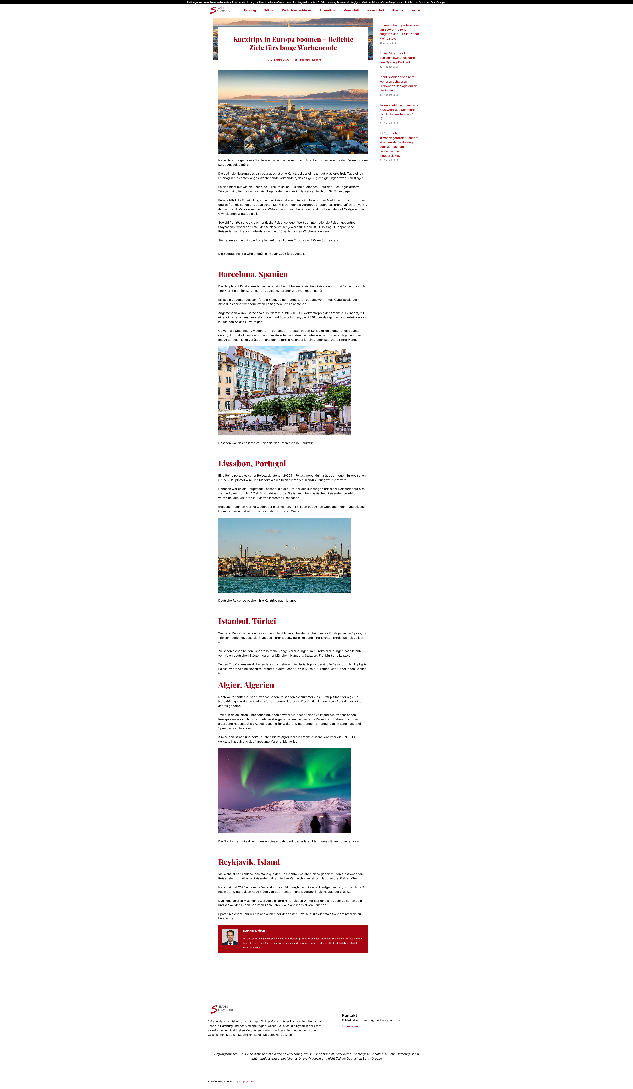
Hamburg (250, 10)
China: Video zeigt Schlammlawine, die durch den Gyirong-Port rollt (398, 58)
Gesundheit (351, 10)
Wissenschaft (375, 10)
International (328, 10)
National (269, 10)
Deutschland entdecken (297, 10)
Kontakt (416, 10)
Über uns (398, 10)
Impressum (350, 1026)
